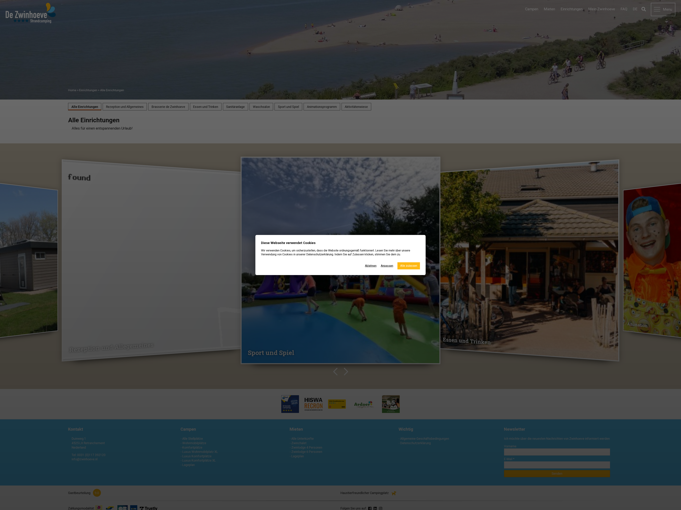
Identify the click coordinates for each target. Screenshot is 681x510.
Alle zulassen (408, 265)
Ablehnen (371, 265)
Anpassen (387, 265)
